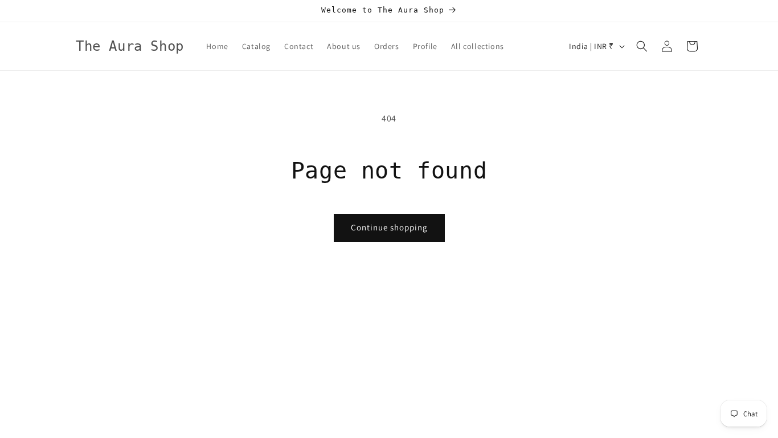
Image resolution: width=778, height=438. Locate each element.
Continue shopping (389, 227)
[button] (641, 46)
